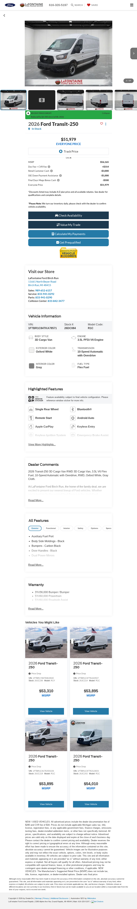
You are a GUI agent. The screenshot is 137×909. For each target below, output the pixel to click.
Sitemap (38, 898)
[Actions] (106, 124)
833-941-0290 (43, 297)
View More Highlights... (42, 444)
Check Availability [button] (70, 215)
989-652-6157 (43, 290)
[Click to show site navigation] (132, 5)
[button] (4, 15)
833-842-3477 (56, 300)
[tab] (35, 528)
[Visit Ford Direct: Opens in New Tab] (97, 901)
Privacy (46, 898)
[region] (68, 185)
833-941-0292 (46, 293)
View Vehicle (46, 711)
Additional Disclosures (60, 898)
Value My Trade (70, 225)
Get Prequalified (70, 242)
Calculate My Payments (69, 234)
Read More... (35, 500)
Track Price (71, 151)
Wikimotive (91, 898)
